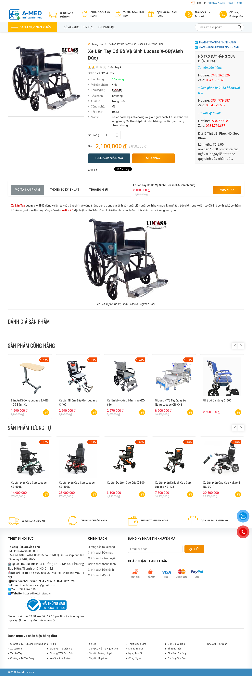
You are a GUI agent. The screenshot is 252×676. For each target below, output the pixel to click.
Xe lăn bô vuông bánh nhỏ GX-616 (30, 402)
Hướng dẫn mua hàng (101, 546)
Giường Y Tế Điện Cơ (61, 648)
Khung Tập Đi (135, 648)
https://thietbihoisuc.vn (37, 593)
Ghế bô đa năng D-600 (121, 400)
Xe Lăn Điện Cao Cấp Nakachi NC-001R (221, 484)
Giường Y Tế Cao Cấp (61, 653)
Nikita (53, 644)
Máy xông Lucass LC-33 (218, 400)
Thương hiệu (106, 27)
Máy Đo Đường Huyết (100, 653)
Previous (235, 346)
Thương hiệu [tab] (98, 189)
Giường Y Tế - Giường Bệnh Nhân (28, 644)
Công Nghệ (71, 27)
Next (241, 346)
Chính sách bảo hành (101, 569)
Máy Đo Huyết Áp (98, 658)
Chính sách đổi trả (99, 575)
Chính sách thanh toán (102, 564)
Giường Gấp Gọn (177, 658)
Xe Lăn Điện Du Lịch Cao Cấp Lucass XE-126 (173, 484)
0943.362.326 (235, 3)
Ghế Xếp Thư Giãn (217, 644)
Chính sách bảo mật (100, 552)
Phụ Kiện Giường (177, 653)
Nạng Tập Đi (135, 653)
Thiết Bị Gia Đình (137, 644)
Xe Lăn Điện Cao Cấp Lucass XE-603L (29, 484)
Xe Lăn (92, 644)
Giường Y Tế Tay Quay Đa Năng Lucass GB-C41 (74, 402)
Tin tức (88, 27)
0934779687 (217, 3)
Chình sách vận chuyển (102, 558)
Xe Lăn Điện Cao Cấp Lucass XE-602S (77, 484)
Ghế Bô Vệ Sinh (176, 644)
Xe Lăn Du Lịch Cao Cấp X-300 (126, 482)
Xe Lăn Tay (18, 205)
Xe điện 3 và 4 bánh (60, 658)
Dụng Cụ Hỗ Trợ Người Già (103, 648)
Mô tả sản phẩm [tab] (27, 189)
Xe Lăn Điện (16, 648)
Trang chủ (97, 44)
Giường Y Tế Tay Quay (22, 658)
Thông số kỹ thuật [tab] (64, 189)
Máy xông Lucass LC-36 (170, 400)
